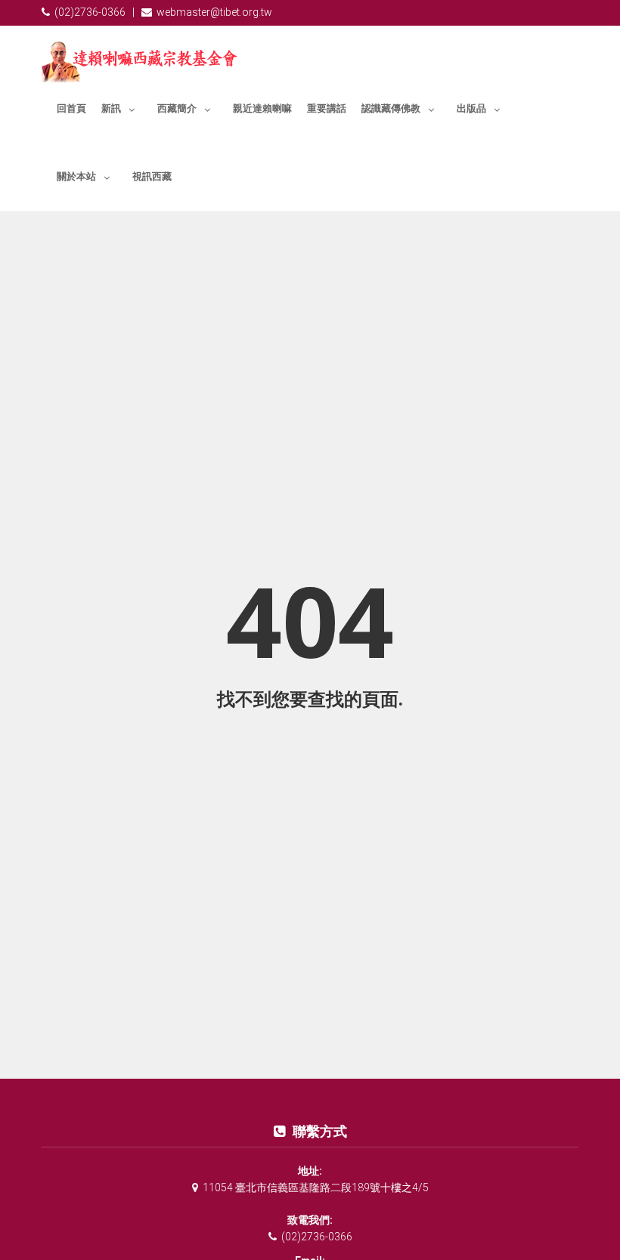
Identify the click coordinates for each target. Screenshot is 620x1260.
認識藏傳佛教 (390, 108)
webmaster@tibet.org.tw (214, 12)
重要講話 (326, 108)
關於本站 (76, 176)
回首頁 (71, 108)
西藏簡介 (177, 108)
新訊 (111, 108)
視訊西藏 (152, 176)
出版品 (471, 108)
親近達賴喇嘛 (262, 108)
